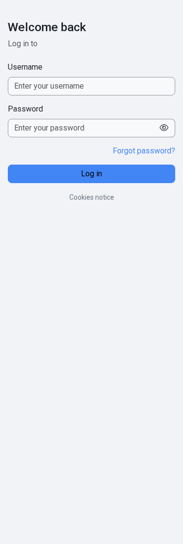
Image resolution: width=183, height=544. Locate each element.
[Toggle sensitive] (164, 128)
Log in (91, 173)
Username (25, 67)
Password (25, 108)
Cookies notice (91, 197)
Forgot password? (144, 150)
